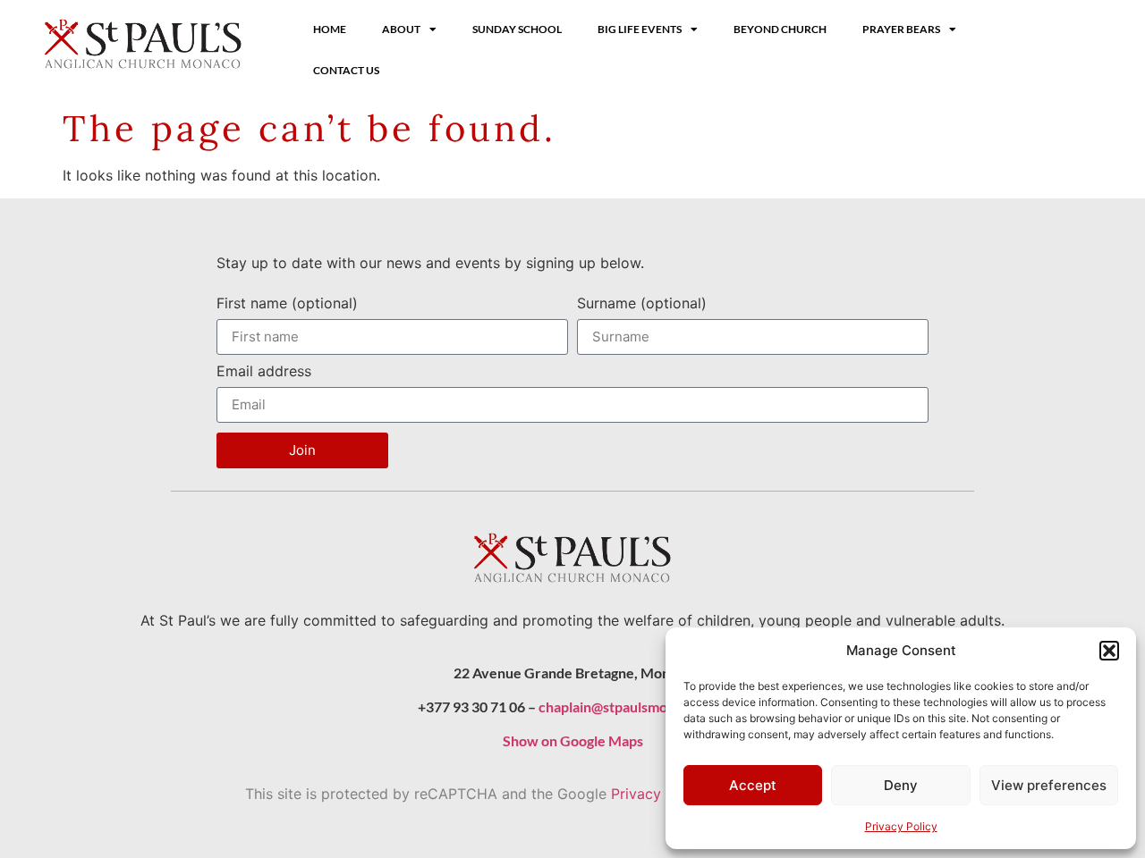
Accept (752, 785)
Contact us (346, 70)
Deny (901, 785)
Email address (263, 372)
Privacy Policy (901, 826)
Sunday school (517, 29)
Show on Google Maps (573, 740)
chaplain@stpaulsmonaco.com (633, 706)
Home (329, 29)
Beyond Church (780, 29)
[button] (1109, 651)
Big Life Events (640, 29)
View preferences (1049, 785)
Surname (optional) (642, 304)
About (401, 29)
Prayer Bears (901, 29)
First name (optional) (287, 304)
